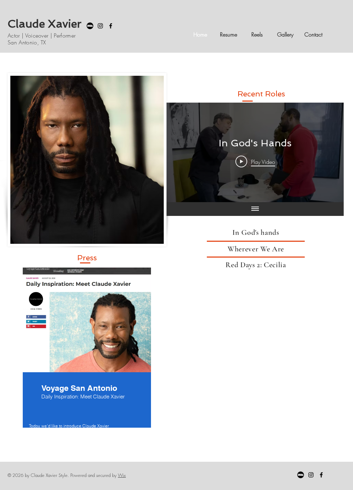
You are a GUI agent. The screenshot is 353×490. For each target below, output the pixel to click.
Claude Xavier (44, 23)
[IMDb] (90, 25)
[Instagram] (100, 25)
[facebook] (110, 25)
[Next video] (329, 152)
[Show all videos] (255, 209)
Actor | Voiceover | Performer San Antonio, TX (41, 39)
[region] (87, 363)
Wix (122, 475)
